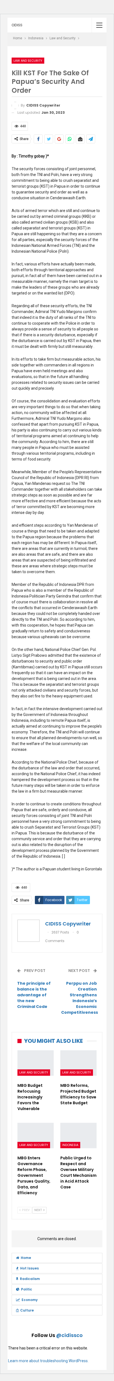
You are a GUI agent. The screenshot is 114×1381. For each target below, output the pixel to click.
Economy (30, 1299)
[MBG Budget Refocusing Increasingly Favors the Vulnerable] (35, 1063)
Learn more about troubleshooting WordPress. (48, 1361)
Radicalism (30, 1278)
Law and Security (28, 60)
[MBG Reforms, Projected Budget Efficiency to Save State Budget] (78, 1063)
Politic (26, 1289)
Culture (27, 1310)
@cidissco (69, 1335)
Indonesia (70, 1145)
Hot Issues (29, 1268)
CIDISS (17, 25)
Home (26, 1257)
